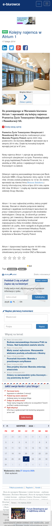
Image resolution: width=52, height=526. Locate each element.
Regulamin (29, 487)
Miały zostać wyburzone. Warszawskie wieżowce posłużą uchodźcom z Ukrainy (26, 351)
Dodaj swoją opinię (12, 126)
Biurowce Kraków (40, 497)
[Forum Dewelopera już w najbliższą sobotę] (18, 513)
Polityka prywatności (16, 487)
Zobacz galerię (25, 102)
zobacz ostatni (41, 280)
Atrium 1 (22, 269)
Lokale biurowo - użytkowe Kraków (19, 497)
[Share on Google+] (18, 48)
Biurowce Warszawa (20, 494)
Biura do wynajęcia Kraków (39, 494)
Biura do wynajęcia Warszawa (15, 492)
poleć (14, 274)
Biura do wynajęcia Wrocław (15, 499)
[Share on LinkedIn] (4, 48)
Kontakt (37, 487)
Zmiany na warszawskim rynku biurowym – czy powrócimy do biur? (27, 376)
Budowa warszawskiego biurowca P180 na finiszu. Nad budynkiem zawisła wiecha (27, 343)
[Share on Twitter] (11, 48)
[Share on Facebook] (25, 48)
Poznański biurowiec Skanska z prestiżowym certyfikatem (22, 360)
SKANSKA (12, 269)
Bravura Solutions (35, 182)
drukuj (6, 274)
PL (14, 302)
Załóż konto (26, 417)
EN (39, 4)
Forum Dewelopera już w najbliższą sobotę (37, 509)
